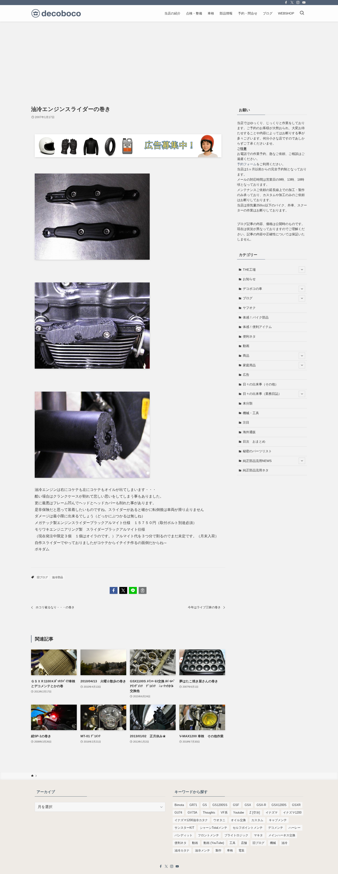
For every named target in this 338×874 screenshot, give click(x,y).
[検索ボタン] (302, 13)
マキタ (258, 835)
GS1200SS (219, 805)
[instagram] (298, 2)
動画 (246, 346)
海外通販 (249, 432)
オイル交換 (238, 820)
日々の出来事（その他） (260, 384)
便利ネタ (249, 336)
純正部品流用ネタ (256, 470)
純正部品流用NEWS (257, 461)
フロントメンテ (208, 835)
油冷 (284, 843)
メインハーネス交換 (281, 835)
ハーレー (295, 827)
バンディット (183, 835)
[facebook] (286, 2)
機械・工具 (251, 413)
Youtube (238, 812)
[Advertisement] (169, 56)
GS (205, 805)
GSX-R (261, 805)
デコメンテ (275, 827)
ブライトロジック (236, 835)
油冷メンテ (202, 850)
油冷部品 (57, 577)
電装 (241, 850)
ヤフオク (249, 308)
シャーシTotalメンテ (213, 827)
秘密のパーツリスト (257, 451)
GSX (248, 805)
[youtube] (304, 2)
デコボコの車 (252, 288)
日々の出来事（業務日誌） (262, 394)
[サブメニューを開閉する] (302, 269)
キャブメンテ (278, 820)
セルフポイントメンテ (248, 827)
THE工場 (249, 269)
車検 (230, 850)
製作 (218, 850)
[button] (113, 590)
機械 (273, 843)
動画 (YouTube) (213, 843)
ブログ (247, 298)
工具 (232, 843)
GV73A (192, 812)
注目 (246, 422)
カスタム (257, 820)
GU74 (178, 812)
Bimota (179, 805)
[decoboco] (56, 13)
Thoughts (209, 812)
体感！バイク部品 (256, 317)
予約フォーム (246, 164)
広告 (246, 374)
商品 (246, 355)
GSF (236, 805)
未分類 (247, 403)
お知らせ (249, 279)
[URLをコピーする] (142, 590)
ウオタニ (219, 820)
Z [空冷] (254, 812)
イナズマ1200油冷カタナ (191, 820)
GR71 (193, 805)
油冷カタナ (182, 850)
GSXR (296, 805)
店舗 (244, 843)
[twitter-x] (292, 2)
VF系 (224, 812)
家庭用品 (249, 365)
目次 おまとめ (254, 441)
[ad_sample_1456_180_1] (128, 156)
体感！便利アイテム (257, 327)
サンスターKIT (184, 827)
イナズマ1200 (292, 812)
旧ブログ (42, 577)
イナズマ (272, 812)
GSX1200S (279, 805)
